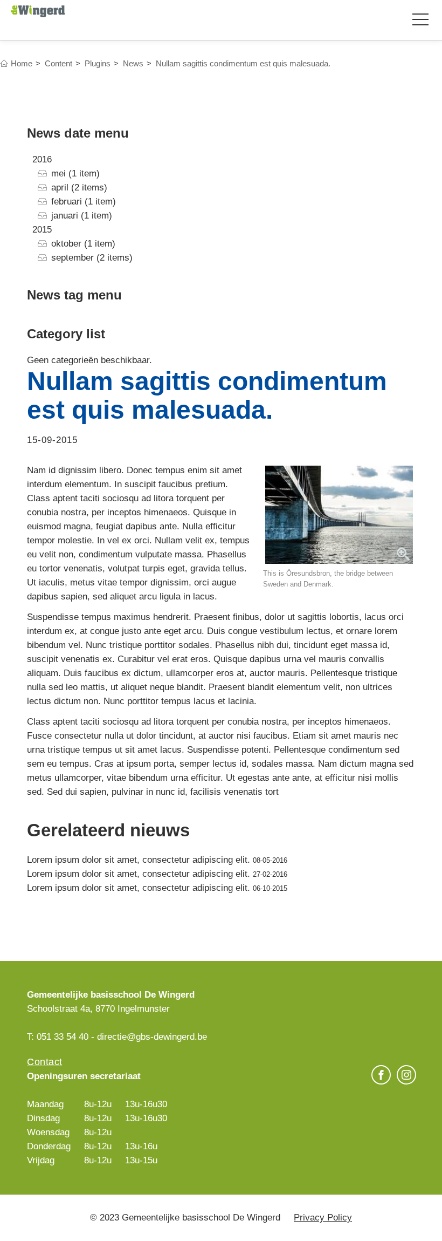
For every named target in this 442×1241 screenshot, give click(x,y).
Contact (45, 1061)
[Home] (38, 10)
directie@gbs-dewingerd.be (152, 1037)
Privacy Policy (323, 1217)
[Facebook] (381, 1076)
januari (64, 215)
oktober (66, 243)
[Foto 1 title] (339, 515)
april (59, 187)
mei (58, 173)
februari (66, 201)
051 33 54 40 (62, 1037)
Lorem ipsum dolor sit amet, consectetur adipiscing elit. (140, 860)
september (72, 258)
